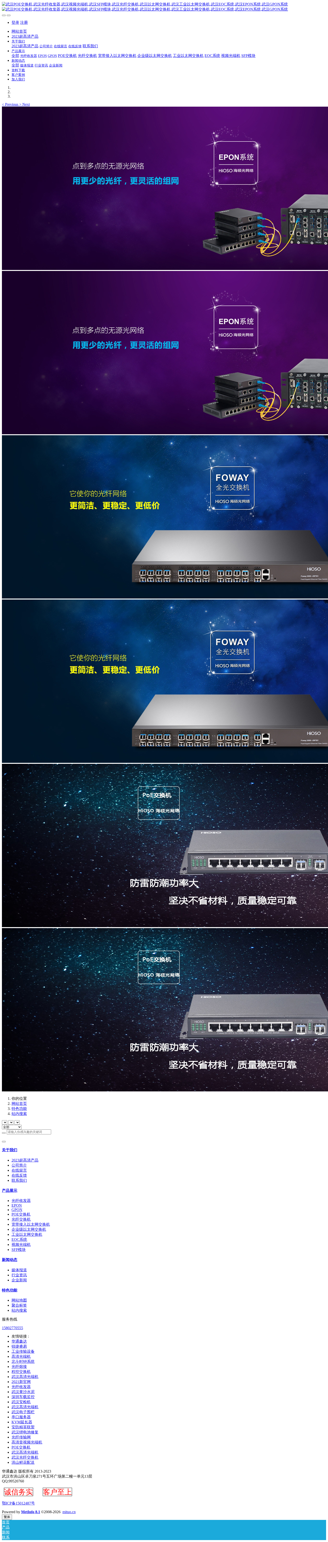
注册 (24, 22)
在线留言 (19, 1170)
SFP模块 (19, 1250)
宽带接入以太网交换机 (31, 1224)
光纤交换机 (21, 1219)
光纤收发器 (21, 1201)
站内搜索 (19, 1114)
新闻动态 (9, 1260)
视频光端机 (21, 1244)
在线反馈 (19, 1175)
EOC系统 (19, 1239)
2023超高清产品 (25, 1160)
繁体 (7, 1517)
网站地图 (19, 1300)
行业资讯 (19, 1275)
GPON (17, 1210)
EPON (17, 1205)
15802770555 (12, 1328)
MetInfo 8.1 (30, 1512)
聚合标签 (19, 1305)
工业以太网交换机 (27, 1234)
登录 (15, 22)
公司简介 (19, 1165)
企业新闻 (19, 1280)
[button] (10, 104)
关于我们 (9, 1150)
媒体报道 (19, 1270)
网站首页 (19, 31)
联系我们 (19, 1180)
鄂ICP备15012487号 (18, 1503)
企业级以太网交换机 (29, 1229)
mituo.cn (69, 1512)
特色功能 (19, 1109)
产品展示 (9, 1190)
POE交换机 (21, 1214)
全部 (15, 56)
